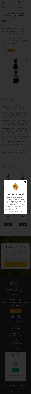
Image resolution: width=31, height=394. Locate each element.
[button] (24, 182)
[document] (15, 197)
